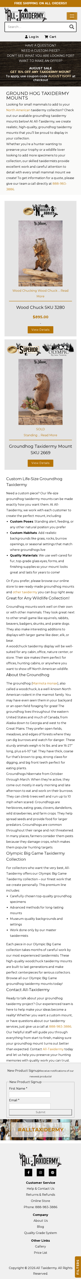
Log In (33, 37)
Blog (40, 1226)
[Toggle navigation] (72, 16)
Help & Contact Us (40, 1188)
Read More (49, 435)
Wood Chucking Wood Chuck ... (36, 290)
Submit (40, 1112)
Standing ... (32, 435)
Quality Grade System (40, 1233)
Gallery (40, 1246)
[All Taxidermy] (40, 1159)
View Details (40, 329)
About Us (41, 1220)
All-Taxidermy (53, 1049)
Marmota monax (44, 683)
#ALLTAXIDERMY (40, 1130)
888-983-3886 (60, 1026)
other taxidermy (25, 592)
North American (18, 110)
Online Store (40, 1201)
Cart (52, 37)
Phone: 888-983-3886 (40, 1207)
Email (14, 1100)
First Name (18, 1088)
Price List (40, 1253)
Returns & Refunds (40, 1194)
